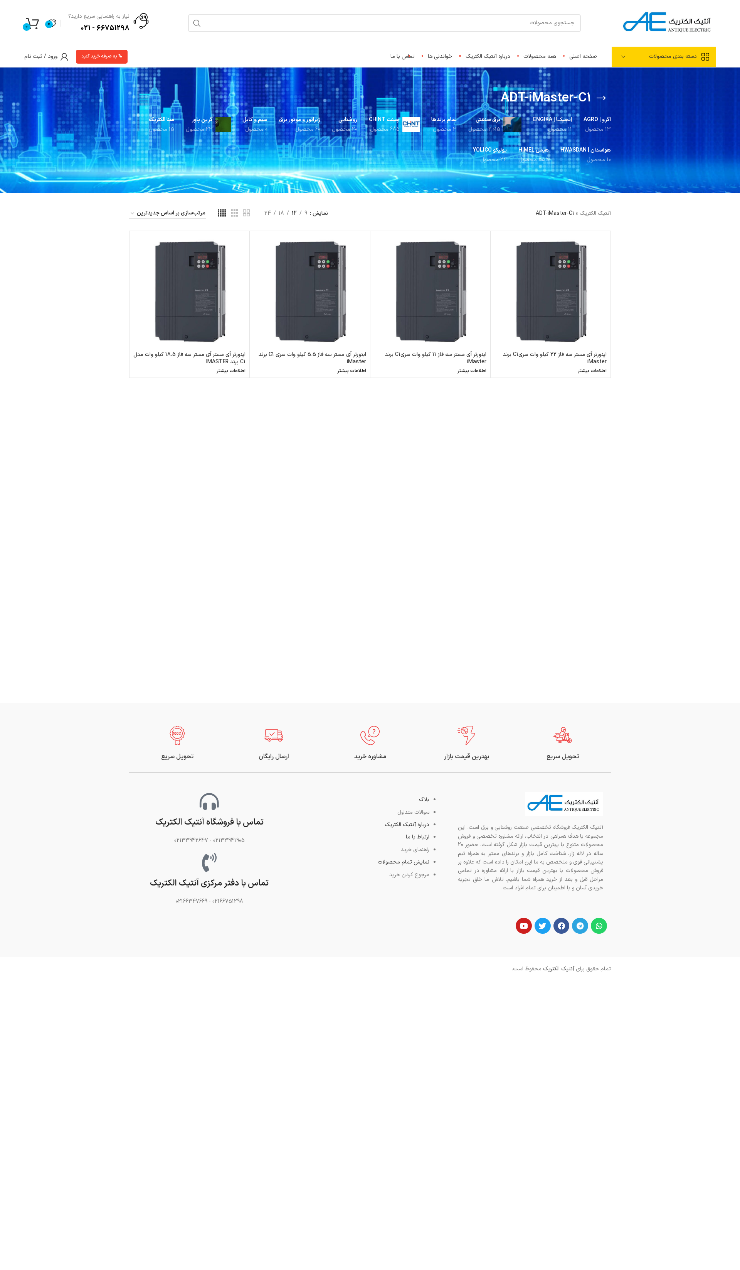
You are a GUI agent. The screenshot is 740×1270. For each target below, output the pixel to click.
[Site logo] (668, 23)
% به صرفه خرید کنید (101, 56)
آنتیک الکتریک (595, 213)
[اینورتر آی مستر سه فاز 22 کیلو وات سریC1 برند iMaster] (550, 291)
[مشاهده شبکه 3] (234, 213)
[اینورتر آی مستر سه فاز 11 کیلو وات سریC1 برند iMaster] (430, 291)
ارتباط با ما (417, 837)
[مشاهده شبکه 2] (246, 213)
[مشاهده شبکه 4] (222, 213)
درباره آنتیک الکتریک (407, 825)
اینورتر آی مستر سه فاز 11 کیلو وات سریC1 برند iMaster (435, 358)
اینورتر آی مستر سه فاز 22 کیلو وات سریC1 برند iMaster (555, 358)
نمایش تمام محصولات (403, 862)
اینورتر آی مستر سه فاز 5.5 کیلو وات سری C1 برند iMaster (312, 358)
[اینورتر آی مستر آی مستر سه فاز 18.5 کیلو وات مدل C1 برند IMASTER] (189, 291)
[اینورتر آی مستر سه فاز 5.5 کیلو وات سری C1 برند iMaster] (310, 291)
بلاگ (424, 800)
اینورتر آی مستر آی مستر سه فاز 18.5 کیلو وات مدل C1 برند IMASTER (189, 358)
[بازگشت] (601, 98)
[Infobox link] (562, 743)
